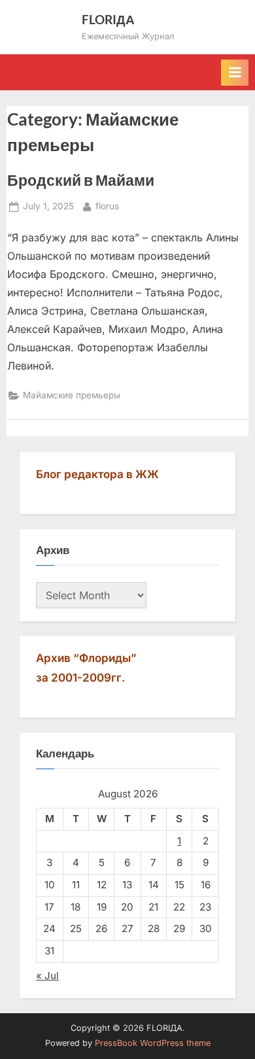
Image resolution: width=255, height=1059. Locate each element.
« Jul (47, 975)
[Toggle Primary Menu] (234, 73)
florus (107, 205)
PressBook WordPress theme (153, 1043)
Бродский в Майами (80, 180)
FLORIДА (108, 19)
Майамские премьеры (71, 395)
